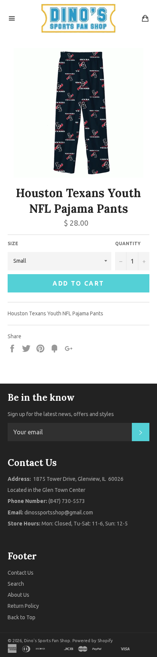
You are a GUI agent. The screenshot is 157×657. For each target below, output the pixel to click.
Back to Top (21, 617)
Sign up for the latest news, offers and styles (61, 414)
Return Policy (23, 606)
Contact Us (21, 573)
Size (13, 243)
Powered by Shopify (92, 640)
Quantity (128, 243)
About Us (18, 595)
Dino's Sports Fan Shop (47, 640)
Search (16, 584)
